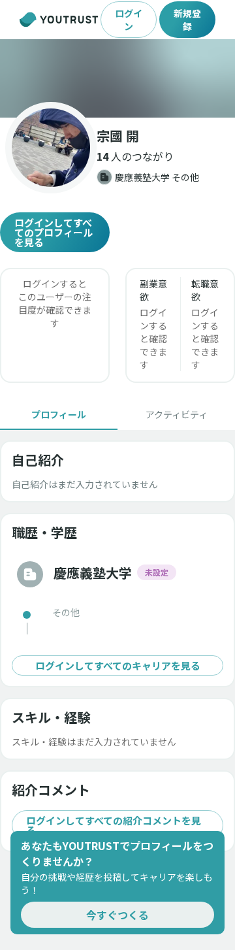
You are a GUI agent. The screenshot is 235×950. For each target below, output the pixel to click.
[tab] (59, 414)
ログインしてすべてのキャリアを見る (117, 665)
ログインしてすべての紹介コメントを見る (113, 825)
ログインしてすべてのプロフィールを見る (53, 232)
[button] (117, 78)
